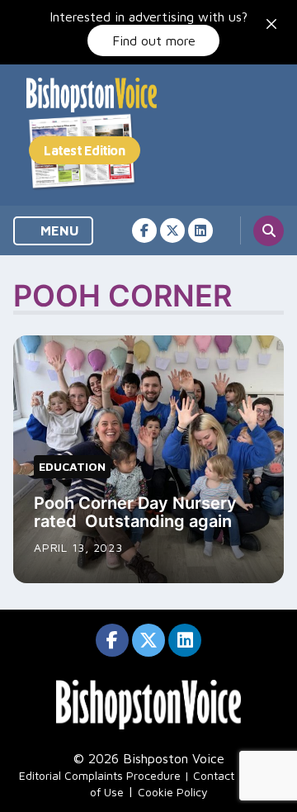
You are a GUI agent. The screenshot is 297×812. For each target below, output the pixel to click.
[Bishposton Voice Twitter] (172, 230)
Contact (213, 775)
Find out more (154, 40)
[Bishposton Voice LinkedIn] (200, 230)
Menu (58, 230)
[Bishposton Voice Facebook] (144, 230)
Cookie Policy (173, 792)
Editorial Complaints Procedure (100, 775)
